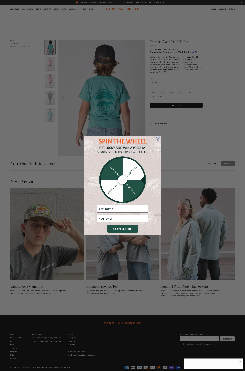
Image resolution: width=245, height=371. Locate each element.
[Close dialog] (158, 139)
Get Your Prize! (122, 228)
